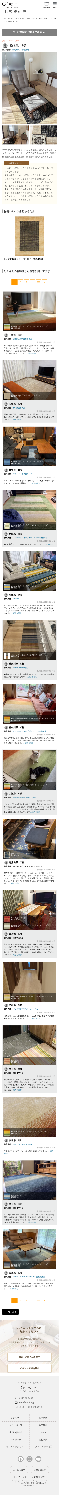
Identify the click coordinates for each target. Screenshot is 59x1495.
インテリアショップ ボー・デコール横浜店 (29, 731)
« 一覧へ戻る (10, 1312)
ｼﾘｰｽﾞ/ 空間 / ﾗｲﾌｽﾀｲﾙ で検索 (27, 32)
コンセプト (15, 1417)
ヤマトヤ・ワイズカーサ (22, 474)
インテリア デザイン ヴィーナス (25, 1009)
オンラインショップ (15, 1446)
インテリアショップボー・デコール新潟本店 (30, 538)
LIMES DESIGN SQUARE (23, 1144)
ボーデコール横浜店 (20, 668)
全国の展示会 (15, 1432)
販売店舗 (43, 1425)
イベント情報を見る (29, 1368)
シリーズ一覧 (15, 1425)
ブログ (43, 1432)
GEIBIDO (16, 599)
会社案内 (43, 1439)
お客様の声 (15, 1439)
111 (38, 282)
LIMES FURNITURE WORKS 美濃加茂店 (29, 1277)
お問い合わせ (40, 1469)
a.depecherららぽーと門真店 (24, 798)
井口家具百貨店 (19, 408)
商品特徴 (43, 1417)
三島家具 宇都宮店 (20, 50)
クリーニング (41, 1446)
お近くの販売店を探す (29, 1357)
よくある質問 (19, 1469)
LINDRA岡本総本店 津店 (22, 339)
